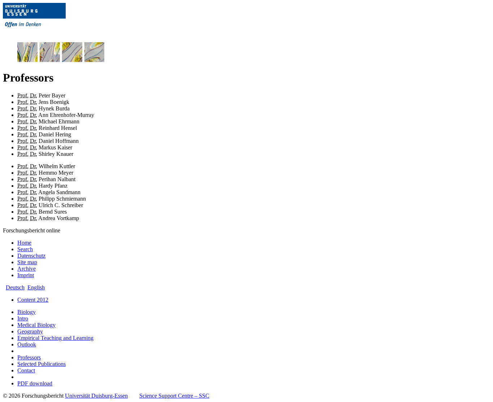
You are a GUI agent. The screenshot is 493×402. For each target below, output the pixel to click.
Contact (26, 370)
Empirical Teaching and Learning (55, 338)
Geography (30, 331)
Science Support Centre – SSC (174, 396)
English (36, 287)
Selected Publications (41, 364)
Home (24, 243)
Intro (22, 318)
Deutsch (15, 287)
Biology (26, 312)
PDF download (34, 383)
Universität (96, 396)
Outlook (26, 344)
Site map (27, 262)
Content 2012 (32, 300)
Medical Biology (36, 325)
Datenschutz (31, 256)
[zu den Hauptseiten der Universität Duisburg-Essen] (44, 33)
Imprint (25, 275)
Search (25, 249)
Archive (26, 269)
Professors (29, 357)
